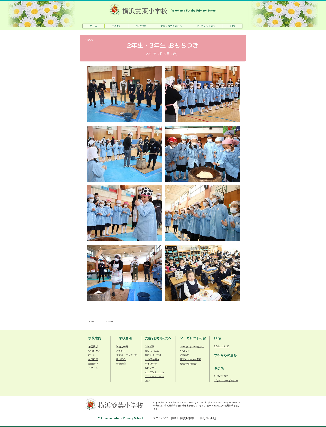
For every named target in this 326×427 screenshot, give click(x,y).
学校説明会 (151, 363)
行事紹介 (121, 350)
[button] (116, 26)
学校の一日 (122, 346)
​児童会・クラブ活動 (127, 355)
